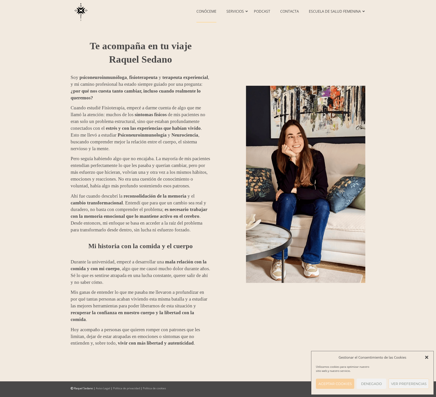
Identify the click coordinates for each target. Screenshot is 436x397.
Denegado (371, 384)
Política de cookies (154, 388)
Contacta (289, 11)
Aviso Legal (103, 388)
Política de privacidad (126, 388)
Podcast (262, 11)
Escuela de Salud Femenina (335, 11)
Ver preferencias (408, 384)
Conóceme (206, 11)
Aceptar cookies (335, 384)
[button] (426, 357)
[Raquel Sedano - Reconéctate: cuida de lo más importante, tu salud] (81, 11)
